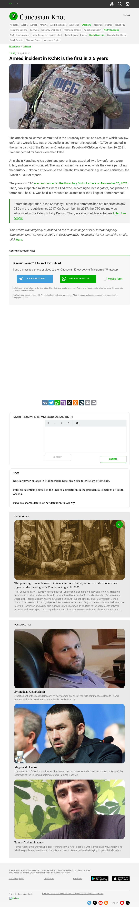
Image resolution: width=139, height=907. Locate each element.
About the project (16, 878)
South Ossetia (16, 40)
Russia (83, 35)
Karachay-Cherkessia (51, 30)
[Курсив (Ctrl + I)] (55, 423)
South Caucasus (97, 35)
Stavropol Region (33, 40)
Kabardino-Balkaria (18, 30)
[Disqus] (69, 356)
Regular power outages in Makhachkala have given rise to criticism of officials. (61, 481)
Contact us (49, 878)
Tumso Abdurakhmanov (29, 842)
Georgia (108, 25)
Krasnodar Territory (72, 30)
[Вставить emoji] (77, 423)
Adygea (33, 25)
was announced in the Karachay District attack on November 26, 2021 (80, 183)
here (19, 239)
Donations (77, 878)
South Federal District (117, 35)
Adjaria (24, 25)
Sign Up (57, 457)
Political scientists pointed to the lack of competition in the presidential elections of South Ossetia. (68, 491)
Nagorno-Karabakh (92, 30)
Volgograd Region (52, 40)
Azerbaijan (74, 25)
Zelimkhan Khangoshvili (29, 691)
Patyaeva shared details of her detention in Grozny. (44, 503)
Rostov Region (71, 35)
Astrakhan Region (58, 25)
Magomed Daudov (25, 767)
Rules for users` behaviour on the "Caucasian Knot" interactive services (72, 893)
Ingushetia (120, 25)
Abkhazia (14, 25)
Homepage (14, 46)
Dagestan (97, 25)
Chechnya (86, 25)
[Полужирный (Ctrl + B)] (48, 423)
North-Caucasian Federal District (47, 35)
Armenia (43, 25)
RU (10, 3)
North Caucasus (111, 30)
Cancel (113, 459)
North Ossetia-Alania (19, 35)
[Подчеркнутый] (61, 423)
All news (27, 46)
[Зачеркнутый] (68, 423)
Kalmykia (34, 30)
